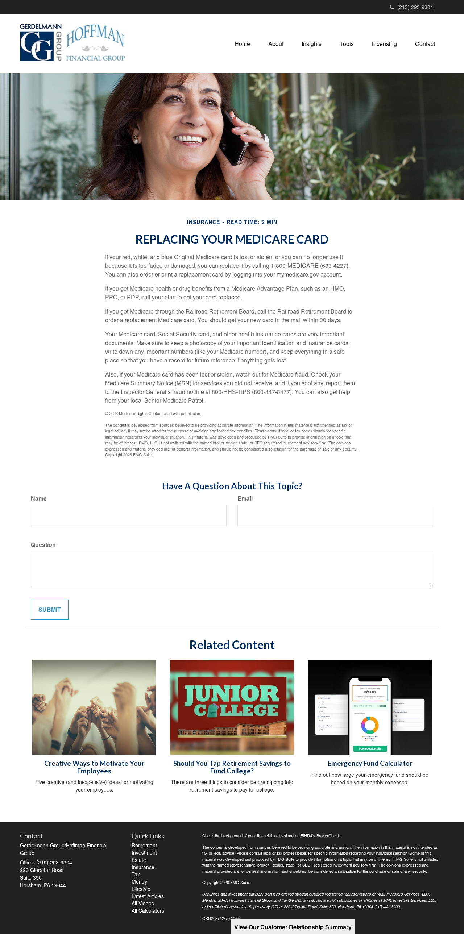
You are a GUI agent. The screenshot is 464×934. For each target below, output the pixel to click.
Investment (144, 852)
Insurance (143, 867)
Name (39, 498)
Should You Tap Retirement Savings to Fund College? (232, 767)
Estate (139, 859)
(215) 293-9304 (415, 7)
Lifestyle (141, 888)
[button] (276, 44)
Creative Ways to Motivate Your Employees (94, 767)
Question (43, 545)
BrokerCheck (328, 835)
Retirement (144, 845)
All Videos (143, 903)
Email (245, 498)
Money (139, 881)
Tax (136, 874)
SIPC (222, 900)
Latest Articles (148, 896)
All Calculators (148, 910)
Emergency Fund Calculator (370, 763)
